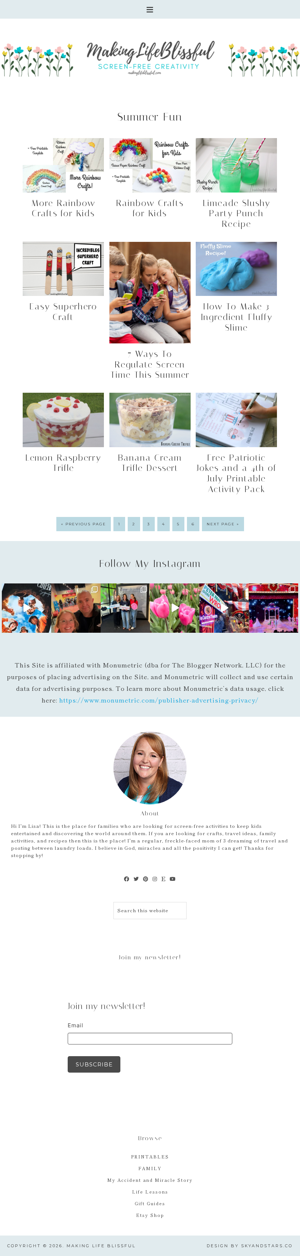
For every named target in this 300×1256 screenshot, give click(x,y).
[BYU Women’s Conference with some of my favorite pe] (125, 608)
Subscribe (94, 1064)
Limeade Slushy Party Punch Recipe (236, 213)
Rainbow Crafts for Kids (150, 208)
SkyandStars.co (267, 1245)
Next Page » (223, 524)
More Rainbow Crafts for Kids (63, 208)
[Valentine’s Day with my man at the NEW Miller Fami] (273, 608)
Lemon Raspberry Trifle (63, 463)
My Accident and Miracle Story (150, 1180)
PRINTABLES (150, 1156)
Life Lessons (150, 1191)
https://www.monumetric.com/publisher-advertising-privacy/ (159, 699)
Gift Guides (150, 1203)
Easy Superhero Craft (63, 311)
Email (75, 1025)
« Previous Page (83, 524)
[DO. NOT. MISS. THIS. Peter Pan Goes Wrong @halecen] (224, 608)
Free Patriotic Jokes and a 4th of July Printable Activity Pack (236, 473)
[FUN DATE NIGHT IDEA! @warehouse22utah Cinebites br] (26, 608)
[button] (150, 9)
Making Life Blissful (150, 57)
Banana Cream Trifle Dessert (150, 463)
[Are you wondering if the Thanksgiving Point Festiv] (174, 608)
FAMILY (150, 1168)
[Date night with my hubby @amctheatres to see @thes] (76, 608)
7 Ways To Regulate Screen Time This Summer (150, 364)
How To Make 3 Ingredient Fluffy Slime (236, 317)
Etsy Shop (150, 1215)
